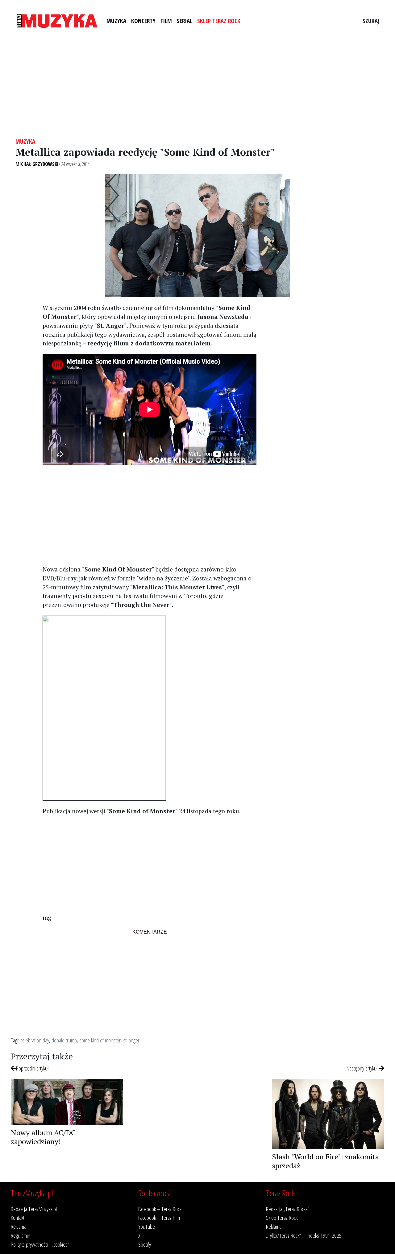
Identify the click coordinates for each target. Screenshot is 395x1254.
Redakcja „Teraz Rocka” (288, 1209)
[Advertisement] (197, 85)
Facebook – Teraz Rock (159, 1209)
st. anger (131, 1040)
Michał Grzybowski (37, 164)
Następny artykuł (363, 1068)
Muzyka (116, 21)
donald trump (64, 1040)
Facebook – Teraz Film (159, 1217)
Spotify (144, 1244)
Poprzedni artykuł (32, 1068)
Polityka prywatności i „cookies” (40, 1244)
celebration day (34, 1040)
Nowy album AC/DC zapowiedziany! (43, 1137)
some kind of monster (100, 1040)
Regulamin (20, 1235)
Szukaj (371, 21)
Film (166, 21)
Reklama (18, 1226)
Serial (184, 21)
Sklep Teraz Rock (218, 21)
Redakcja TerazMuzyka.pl (34, 1209)
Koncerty (143, 21)
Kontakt (17, 1217)
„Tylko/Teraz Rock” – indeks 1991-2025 (304, 1235)
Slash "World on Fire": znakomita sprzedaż (325, 1161)
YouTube (146, 1226)
